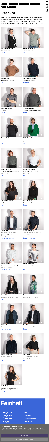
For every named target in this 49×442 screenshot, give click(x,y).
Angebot (7, 415)
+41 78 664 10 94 (9, 269)
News (6, 421)
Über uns (7, 418)
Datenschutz (27, 415)
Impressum (27, 414)
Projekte (7, 412)
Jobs (25, 412)
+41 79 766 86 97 (7, 329)
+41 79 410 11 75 (31, 205)
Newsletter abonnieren (30, 418)
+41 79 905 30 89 (31, 238)
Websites (4, 4)
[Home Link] (22, 403)
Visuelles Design (24, 4)
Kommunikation (13, 4)
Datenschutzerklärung (6, 429)
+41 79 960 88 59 (9, 238)
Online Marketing (35, 4)
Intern (3, 6)
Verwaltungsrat (11, 6)
